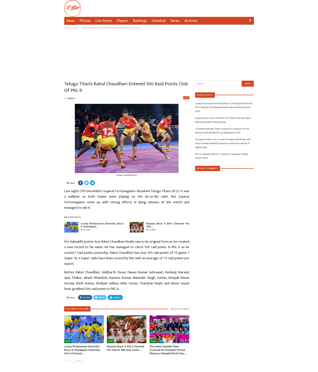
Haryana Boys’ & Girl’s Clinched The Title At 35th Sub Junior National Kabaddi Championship (223, 120)
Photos (85, 21)
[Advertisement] (159, 54)
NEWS (186, 97)
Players (122, 21)
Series (175, 21)
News (70, 21)
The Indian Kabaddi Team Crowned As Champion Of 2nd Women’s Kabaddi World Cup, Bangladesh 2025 (222, 131)
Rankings (140, 21)
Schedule (159, 21)
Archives (191, 21)
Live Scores (103, 21)
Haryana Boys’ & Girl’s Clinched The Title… (167, 225)
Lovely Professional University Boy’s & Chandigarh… (102, 225)
